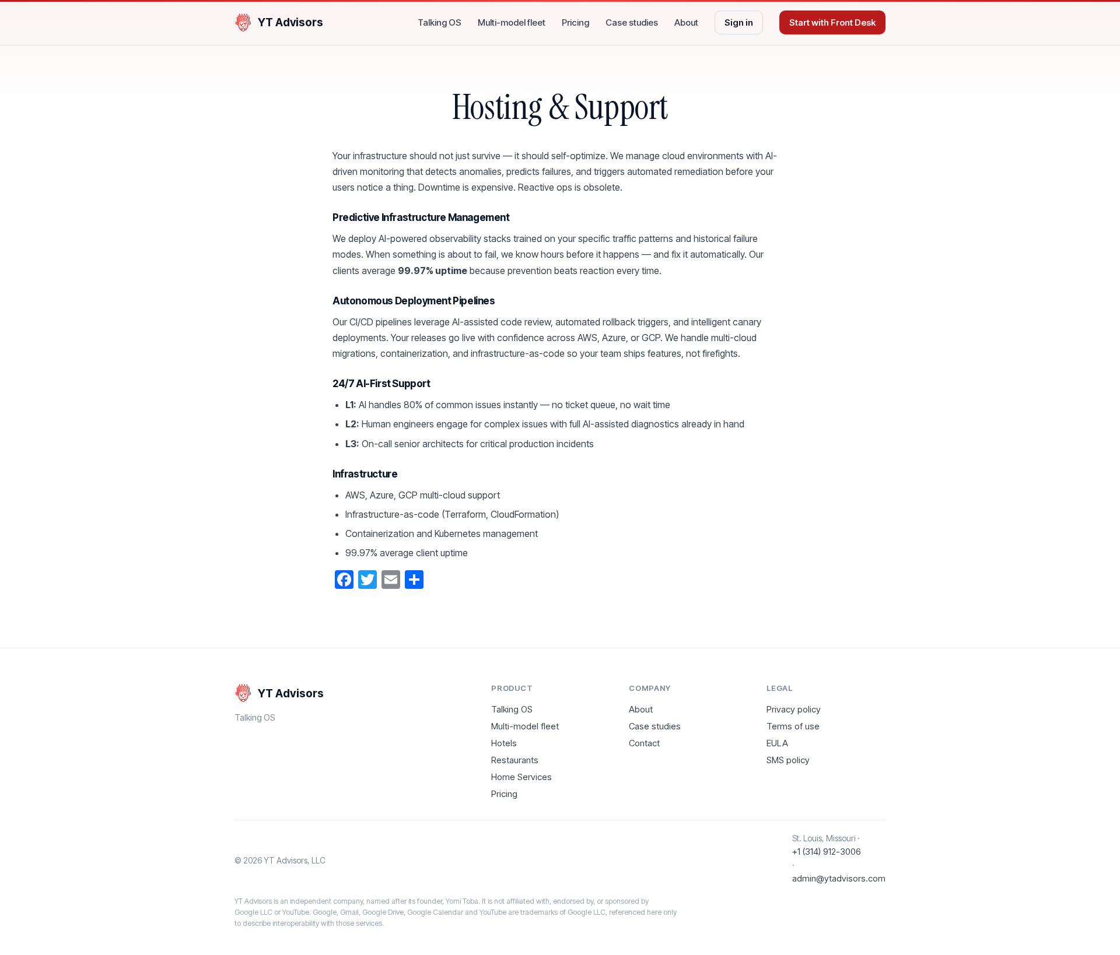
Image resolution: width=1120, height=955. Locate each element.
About (686, 22)
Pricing (575, 22)
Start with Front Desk (832, 22)
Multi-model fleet (511, 22)
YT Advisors (290, 22)
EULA (777, 743)
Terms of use (793, 726)
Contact (644, 743)
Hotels (504, 743)
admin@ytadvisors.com (839, 878)
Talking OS (439, 22)
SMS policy (788, 760)
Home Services (521, 776)
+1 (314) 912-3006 (826, 851)
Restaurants (514, 760)
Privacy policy (793, 709)
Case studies (632, 22)
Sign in (738, 22)
